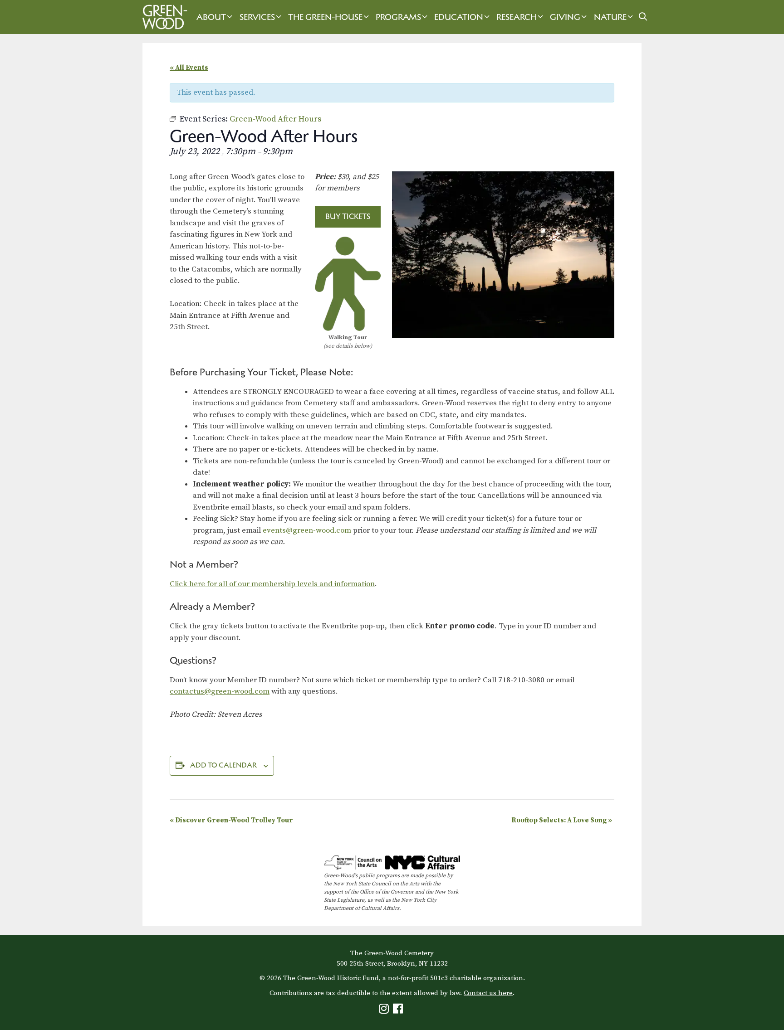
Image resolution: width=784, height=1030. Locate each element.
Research (516, 17)
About (211, 17)
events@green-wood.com (307, 530)
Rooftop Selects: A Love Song (561, 820)
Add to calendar (223, 765)
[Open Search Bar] (643, 17)
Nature (610, 17)
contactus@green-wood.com (220, 691)
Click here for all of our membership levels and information (272, 584)
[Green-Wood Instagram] (385, 1010)
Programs (398, 17)
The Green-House (325, 17)
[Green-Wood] (162, 17)
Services (257, 17)
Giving (565, 17)
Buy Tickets (347, 216)
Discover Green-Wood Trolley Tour (231, 820)
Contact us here (488, 993)
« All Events (189, 67)
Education (458, 17)
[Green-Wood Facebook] (399, 1010)
